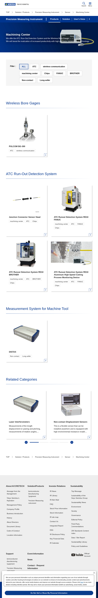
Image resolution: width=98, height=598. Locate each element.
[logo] (17, 4)
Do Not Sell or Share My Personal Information (49, 593)
